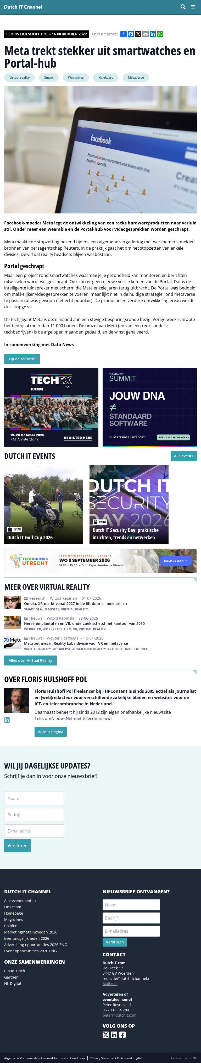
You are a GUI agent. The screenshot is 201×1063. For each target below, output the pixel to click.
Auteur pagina (50, 731)
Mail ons (110, 983)
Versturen (17, 846)
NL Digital (12, 983)
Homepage (13, 913)
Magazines (13, 919)
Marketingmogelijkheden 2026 (30, 932)
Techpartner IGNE (184, 1058)
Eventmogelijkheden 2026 (26, 938)
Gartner (11, 977)
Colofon (11, 925)
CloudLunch (14, 970)
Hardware (105, 77)
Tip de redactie (22, 358)
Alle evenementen (20, 900)
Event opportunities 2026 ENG (30, 950)
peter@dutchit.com (119, 1015)
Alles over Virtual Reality (30, 660)
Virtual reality (19, 77)
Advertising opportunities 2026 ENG (35, 944)
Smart (48, 77)
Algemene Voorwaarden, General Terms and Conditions (45, 1058)
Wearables (76, 77)
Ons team (12, 906)
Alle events (183, 455)
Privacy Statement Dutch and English (116, 1058)
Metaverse (136, 77)
